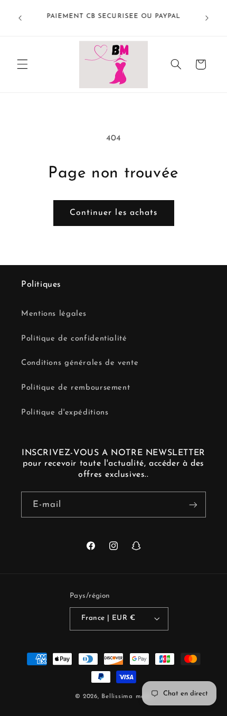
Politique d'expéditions (65, 413)
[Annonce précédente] (20, 18)
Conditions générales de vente (79, 363)
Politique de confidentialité (74, 339)
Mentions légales (54, 314)
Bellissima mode (126, 696)
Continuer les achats (113, 213)
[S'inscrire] (193, 504)
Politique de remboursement (75, 388)
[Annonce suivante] (207, 18)
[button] (22, 64)
